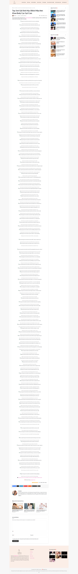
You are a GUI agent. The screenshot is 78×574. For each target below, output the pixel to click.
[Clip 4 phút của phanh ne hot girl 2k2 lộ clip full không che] (52, 556)
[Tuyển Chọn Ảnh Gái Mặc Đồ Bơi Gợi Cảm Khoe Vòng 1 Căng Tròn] (41, 506)
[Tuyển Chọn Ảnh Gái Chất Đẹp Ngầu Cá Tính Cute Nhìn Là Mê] (53, 15)
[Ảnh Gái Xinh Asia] (15, 2)
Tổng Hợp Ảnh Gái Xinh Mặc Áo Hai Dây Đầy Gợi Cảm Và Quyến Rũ (60, 28)
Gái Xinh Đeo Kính (58, 2)
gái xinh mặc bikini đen (28, 17)
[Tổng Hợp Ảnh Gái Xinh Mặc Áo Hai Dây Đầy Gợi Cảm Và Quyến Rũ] (53, 28)
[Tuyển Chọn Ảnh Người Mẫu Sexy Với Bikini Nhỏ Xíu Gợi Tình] (17, 506)
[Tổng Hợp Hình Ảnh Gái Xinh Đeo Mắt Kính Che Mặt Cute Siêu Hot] (53, 24)
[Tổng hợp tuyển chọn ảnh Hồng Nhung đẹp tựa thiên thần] (53, 47)
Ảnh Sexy (28, 2)
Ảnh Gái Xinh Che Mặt (50, 2)
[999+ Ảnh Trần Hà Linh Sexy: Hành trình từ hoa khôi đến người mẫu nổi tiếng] (53, 38)
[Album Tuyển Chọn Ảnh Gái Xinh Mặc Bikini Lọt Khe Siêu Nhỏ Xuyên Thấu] (29, 506)
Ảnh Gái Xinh (24, 2)
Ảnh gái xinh (20, 477)
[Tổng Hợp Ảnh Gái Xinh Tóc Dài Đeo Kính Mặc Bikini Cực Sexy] (53, 11)
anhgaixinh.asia (33, 479)
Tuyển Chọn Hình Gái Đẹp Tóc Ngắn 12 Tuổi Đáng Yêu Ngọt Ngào (60, 19)
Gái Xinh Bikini (33, 2)
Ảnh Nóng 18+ (64, 2)
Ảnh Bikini (26, 477)
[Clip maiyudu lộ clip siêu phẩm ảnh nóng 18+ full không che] (64, 556)
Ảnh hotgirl (34, 477)
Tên (13, 531)
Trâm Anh (15, 15)
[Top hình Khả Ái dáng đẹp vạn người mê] (53, 43)
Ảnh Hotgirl (44, 2)
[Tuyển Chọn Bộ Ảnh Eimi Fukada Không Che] (58, 553)
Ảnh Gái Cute (39, 2)
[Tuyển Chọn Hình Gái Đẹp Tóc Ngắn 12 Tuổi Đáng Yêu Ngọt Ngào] (53, 20)
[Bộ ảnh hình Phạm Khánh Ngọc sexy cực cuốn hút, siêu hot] (53, 55)
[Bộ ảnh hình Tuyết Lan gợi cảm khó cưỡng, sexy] (53, 51)
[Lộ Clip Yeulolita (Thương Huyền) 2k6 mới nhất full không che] (58, 556)
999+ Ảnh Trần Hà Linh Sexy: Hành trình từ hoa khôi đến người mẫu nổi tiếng (60, 38)
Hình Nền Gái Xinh (39, 477)
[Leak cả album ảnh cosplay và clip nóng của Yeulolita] (52, 560)
